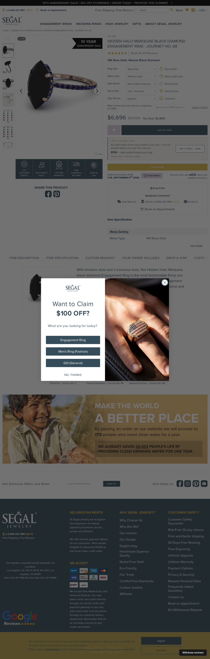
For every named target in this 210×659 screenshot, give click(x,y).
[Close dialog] (165, 282)
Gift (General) (73, 363)
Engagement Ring (73, 339)
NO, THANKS (73, 375)
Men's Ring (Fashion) (73, 351)
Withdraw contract (192, 652)
